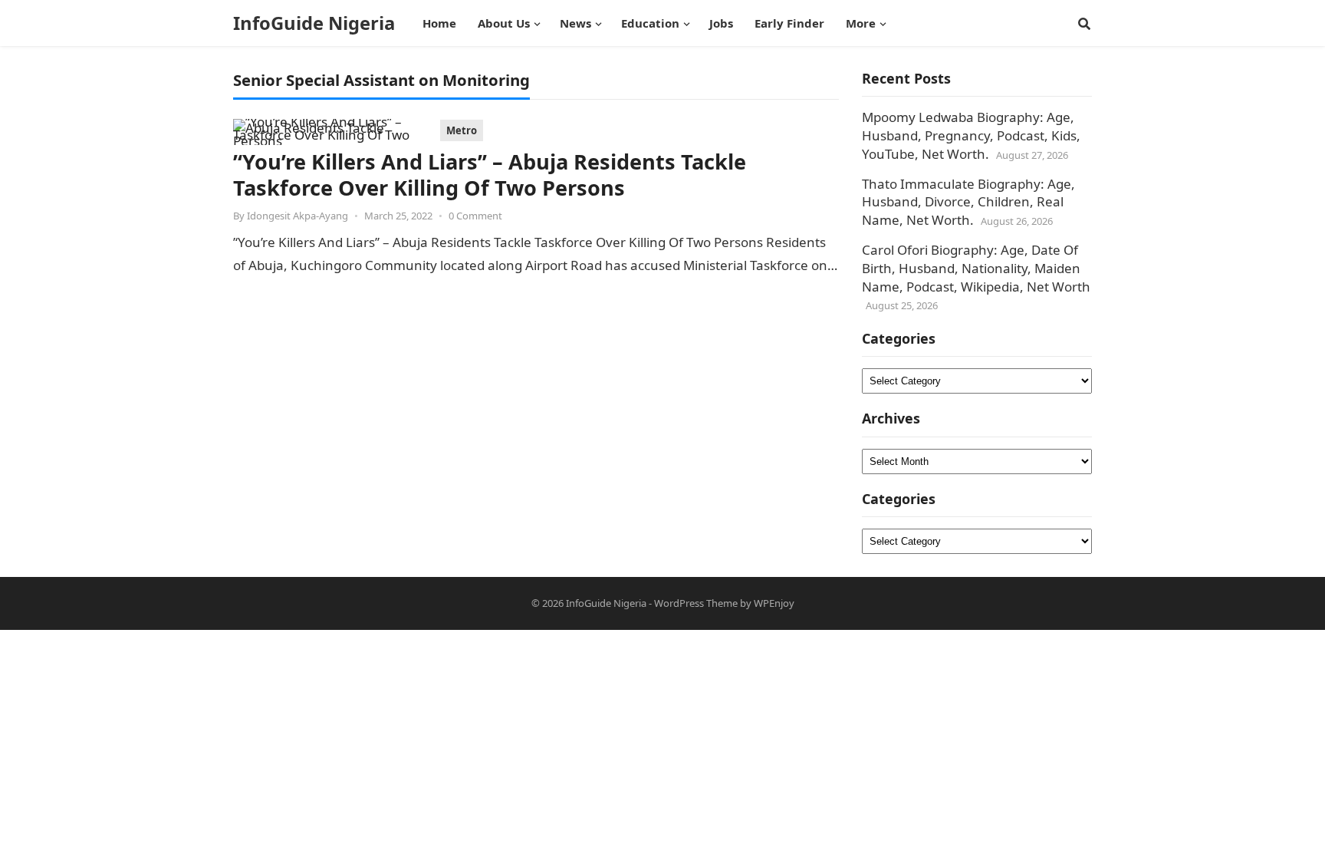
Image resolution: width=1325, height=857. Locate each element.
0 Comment (475, 215)
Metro (461, 130)
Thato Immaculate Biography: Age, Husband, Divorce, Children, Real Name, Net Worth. (968, 202)
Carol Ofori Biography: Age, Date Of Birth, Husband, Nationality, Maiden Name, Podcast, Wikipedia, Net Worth (976, 268)
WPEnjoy (774, 603)
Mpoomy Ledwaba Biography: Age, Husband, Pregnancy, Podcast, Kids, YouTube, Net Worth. (971, 135)
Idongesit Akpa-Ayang (297, 215)
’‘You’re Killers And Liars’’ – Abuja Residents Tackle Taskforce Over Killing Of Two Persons (489, 174)
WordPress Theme (696, 603)
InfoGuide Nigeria (314, 23)
